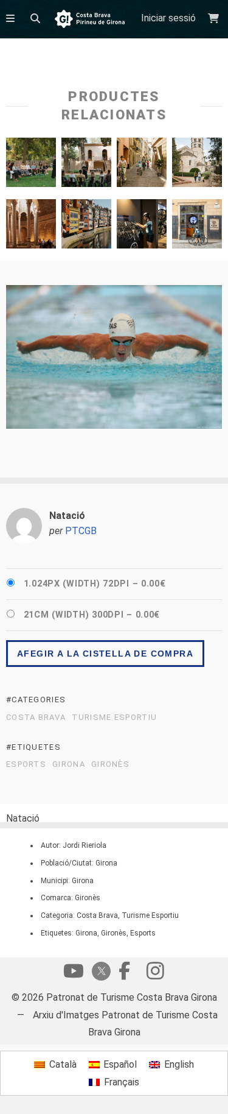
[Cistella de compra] (215, 18)
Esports (26, 764)
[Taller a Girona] (31, 165)
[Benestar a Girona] (197, 227)
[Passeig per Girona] (197, 165)
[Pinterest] (155, 974)
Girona (68, 764)
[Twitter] (99, 972)
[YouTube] (73, 974)
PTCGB (81, 531)
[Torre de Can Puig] (86, 165)
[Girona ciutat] (31, 227)
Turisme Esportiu (114, 717)
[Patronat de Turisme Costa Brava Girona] (90, 20)
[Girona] (142, 165)
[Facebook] (124, 974)
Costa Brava (36, 717)
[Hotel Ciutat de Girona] (142, 227)
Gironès (110, 764)
